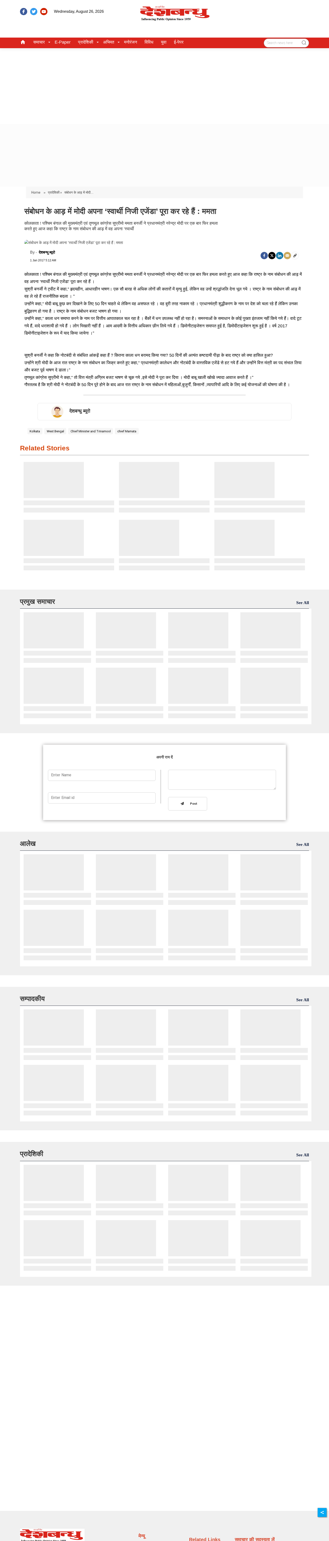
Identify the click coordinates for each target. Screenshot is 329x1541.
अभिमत (108, 42)
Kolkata (35, 431)
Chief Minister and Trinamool (91, 431)
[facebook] (23, 11)
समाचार (39, 42)
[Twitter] (272, 255)
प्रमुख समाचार (37, 601)
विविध (149, 42)
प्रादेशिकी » (55, 192)
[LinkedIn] (279, 255)
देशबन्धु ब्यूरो (47, 252)
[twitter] (33, 11)
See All (302, 602)
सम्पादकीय (32, 998)
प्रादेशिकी (85, 42)
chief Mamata (126, 431)
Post (192, 804)
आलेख (28, 843)
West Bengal (55, 431)
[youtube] (43, 11)
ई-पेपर (179, 42)
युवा (163, 42)
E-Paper (63, 42)
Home (36, 192)
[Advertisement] (164, 84)
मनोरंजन (130, 42)
